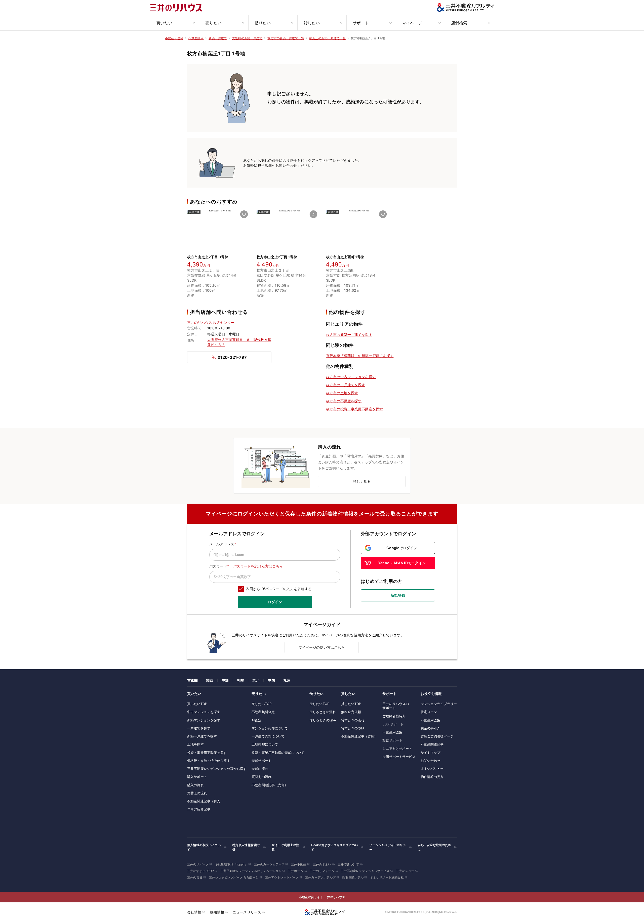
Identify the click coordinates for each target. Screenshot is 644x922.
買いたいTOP (197, 704)
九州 (286, 680)
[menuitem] (174, 22)
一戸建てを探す (198, 728)
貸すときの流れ (352, 720)
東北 (255, 680)
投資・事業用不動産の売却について (278, 753)
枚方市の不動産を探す (343, 401)
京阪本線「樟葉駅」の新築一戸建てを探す (359, 356)
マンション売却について (270, 728)
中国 (271, 680)
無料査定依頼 (351, 712)
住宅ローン (429, 712)
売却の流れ (260, 769)
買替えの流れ (197, 793)
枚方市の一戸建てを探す (345, 385)
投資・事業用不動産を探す (207, 753)
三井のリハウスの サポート (395, 706)
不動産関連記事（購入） (205, 801)
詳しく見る (362, 481)
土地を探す (195, 744)
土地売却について (265, 744)
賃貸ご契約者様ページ (437, 736)
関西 (209, 680)
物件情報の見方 (432, 777)
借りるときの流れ (322, 712)
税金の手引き (430, 728)
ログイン (275, 602)
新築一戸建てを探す (202, 736)
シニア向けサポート (397, 749)
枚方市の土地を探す (342, 393)
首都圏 (192, 680)
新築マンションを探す (203, 720)
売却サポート (261, 761)
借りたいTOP (319, 704)
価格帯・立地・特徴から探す (208, 761)
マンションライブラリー (439, 704)
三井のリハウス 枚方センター (210, 322)
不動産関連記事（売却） (270, 785)
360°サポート (392, 724)
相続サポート (392, 740)
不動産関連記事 (432, 744)
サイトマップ (430, 753)
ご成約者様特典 (394, 716)
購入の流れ (195, 785)
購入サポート (197, 777)
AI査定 (256, 720)
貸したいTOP (351, 704)
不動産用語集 (392, 732)
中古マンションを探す (203, 712)
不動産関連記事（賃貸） (359, 736)
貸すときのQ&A (353, 728)
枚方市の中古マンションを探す (351, 377)
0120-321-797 (232, 357)
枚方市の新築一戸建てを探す (349, 334)
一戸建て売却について (268, 736)
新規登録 (398, 595)
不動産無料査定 (263, 712)
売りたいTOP (261, 704)
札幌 (240, 680)
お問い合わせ (430, 761)
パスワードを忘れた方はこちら (258, 566)
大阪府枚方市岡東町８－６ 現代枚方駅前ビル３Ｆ (239, 342)
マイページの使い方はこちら (322, 647)
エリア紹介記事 (198, 809)
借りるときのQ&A (322, 720)
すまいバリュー (432, 769)
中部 (225, 680)
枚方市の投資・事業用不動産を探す (354, 409)
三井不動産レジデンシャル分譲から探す (217, 769)
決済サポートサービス (398, 757)
